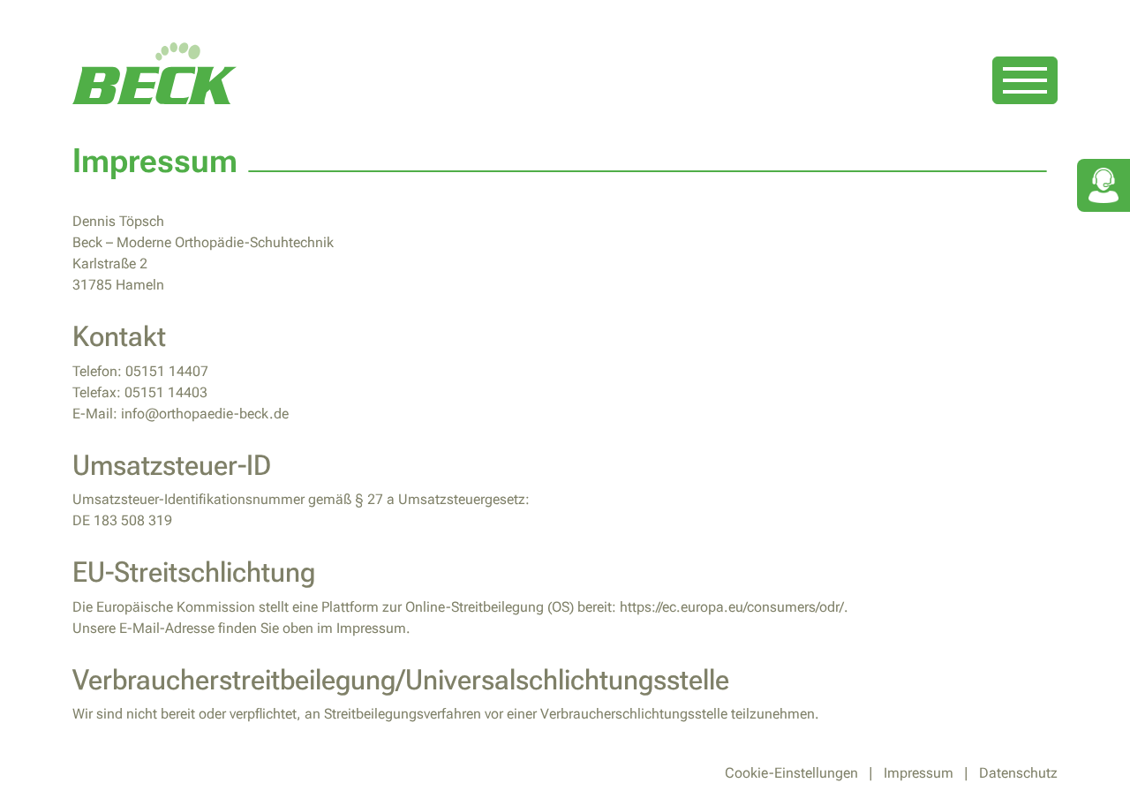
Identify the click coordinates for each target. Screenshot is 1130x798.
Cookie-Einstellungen (791, 772)
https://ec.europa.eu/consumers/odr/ (732, 606)
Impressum (918, 772)
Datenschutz (1018, 772)
